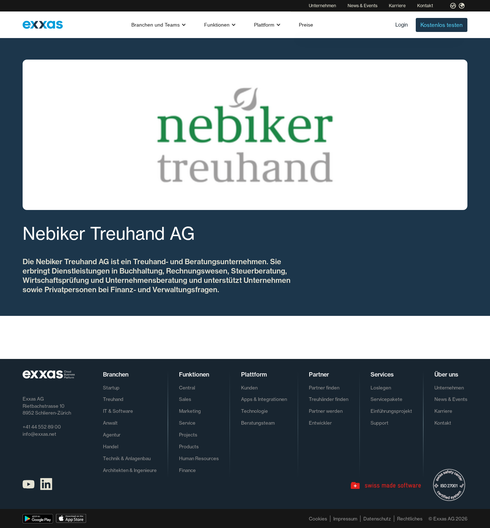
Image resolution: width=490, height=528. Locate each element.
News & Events (362, 5)
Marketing (190, 411)
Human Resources (199, 458)
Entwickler (320, 423)
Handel (110, 446)
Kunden (249, 388)
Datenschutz (377, 519)
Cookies (318, 519)
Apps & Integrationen (264, 399)
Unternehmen (322, 5)
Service (187, 423)
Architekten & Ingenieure (130, 470)
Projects (188, 435)
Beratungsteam (258, 423)
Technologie (254, 411)
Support (379, 423)
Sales (185, 399)
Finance (187, 470)
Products (189, 446)
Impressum (345, 519)
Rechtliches (410, 519)
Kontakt (425, 5)
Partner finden (324, 388)
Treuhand (113, 399)
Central (187, 388)
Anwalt (110, 423)
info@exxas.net (39, 434)
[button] (159, 24)
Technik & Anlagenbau (127, 458)
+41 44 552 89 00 (42, 427)
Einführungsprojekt (391, 411)
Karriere (397, 5)
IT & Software (118, 411)
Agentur (112, 435)
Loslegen (381, 388)
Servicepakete (386, 399)
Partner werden (326, 411)
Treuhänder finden (328, 399)
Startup (111, 388)
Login (401, 25)
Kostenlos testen (441, 25)
